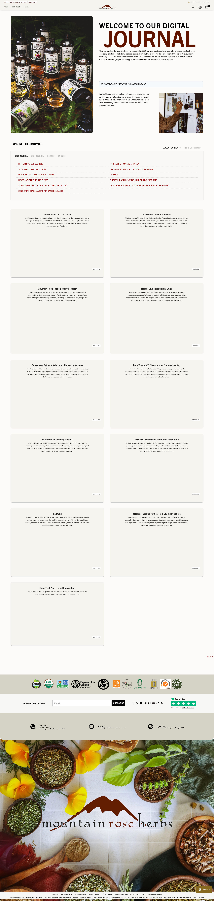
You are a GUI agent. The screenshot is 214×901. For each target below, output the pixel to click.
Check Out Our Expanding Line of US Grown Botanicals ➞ (22, 2)
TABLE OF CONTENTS (171, 148)
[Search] (193, 7)
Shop (6, 7)
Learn (26, 7)
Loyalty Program (94, 894)
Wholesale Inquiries (80, 894)
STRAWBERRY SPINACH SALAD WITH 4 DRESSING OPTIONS (43, 186)
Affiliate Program (107, 894)
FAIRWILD (114, 175)
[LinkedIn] (149, 703)
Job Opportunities (66, 894)
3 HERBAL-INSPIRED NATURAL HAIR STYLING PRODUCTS (133, 180)
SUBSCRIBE (118, 703)
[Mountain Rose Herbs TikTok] (157, 703)
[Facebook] (133, 703)
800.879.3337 (45, 727)
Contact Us (55, 894)
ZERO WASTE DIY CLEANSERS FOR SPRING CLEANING (40, 191)
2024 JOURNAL (37, 156)
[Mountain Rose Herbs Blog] (153, 703)
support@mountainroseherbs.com (111, 728)
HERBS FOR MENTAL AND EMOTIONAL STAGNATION (131, 169)
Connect (16, 7)
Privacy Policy (134, 894)
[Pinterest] (137, 703)
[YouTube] (141, 703)
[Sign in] (200, 7)
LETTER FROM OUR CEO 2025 (30, 164)
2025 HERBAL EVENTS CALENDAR (32, 169)
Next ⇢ (210, 657)
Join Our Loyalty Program (199, 2)
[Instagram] (145, 703)
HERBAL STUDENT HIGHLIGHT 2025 (33, 180)
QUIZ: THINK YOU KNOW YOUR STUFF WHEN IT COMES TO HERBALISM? (139, 186)
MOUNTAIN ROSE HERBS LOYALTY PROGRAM (36, 175)
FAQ (142, 894)
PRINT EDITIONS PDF (193, 148)
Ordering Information (121, 894)
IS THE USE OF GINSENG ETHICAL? (124, 164)
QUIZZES (62, 156)
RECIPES (51, 156)
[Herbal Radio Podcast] (161, 703)
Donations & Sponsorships (154, 894)
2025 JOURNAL (21, 156)
